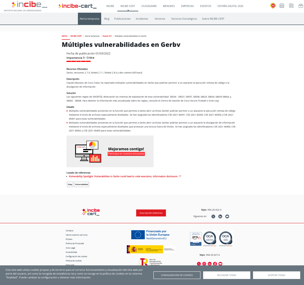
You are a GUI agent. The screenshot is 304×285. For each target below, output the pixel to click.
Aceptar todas (276, 275)
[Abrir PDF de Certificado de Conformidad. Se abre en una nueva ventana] (195, 238)
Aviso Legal (70, 248)
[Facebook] (215, 264)
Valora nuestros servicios (77, 235)
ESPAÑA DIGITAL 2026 (230, 6)
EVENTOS (205, 6)
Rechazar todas (226, 275)
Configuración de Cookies (177, 275)
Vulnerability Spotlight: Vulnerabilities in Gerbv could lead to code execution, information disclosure (123, 176)
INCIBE (110, 6)
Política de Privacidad (75, 243)
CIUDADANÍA (149, 6)
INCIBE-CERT (127, 6)
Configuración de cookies (76, 256)
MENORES (169, 6)
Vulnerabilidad (81, 184)
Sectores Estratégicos (184, 18)
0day (70, 184)
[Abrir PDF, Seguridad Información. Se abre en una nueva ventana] (209, 239)
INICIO (64, 36)
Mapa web (70, 265)
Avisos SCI (107, 36)
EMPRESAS (187, 6)
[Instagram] (204, 264)
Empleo (69, 239)
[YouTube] (227, 216)
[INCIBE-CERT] (91, 212)
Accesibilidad (71, 252)
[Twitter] (213, 216)
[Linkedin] (220, 216)
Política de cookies (74, 260)
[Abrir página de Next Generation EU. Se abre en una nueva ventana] (151, 236)
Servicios (160, 18)
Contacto (69, 230)
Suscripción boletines (151, 213)
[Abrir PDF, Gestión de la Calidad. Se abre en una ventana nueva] (226, 239)
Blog (106, 18)
